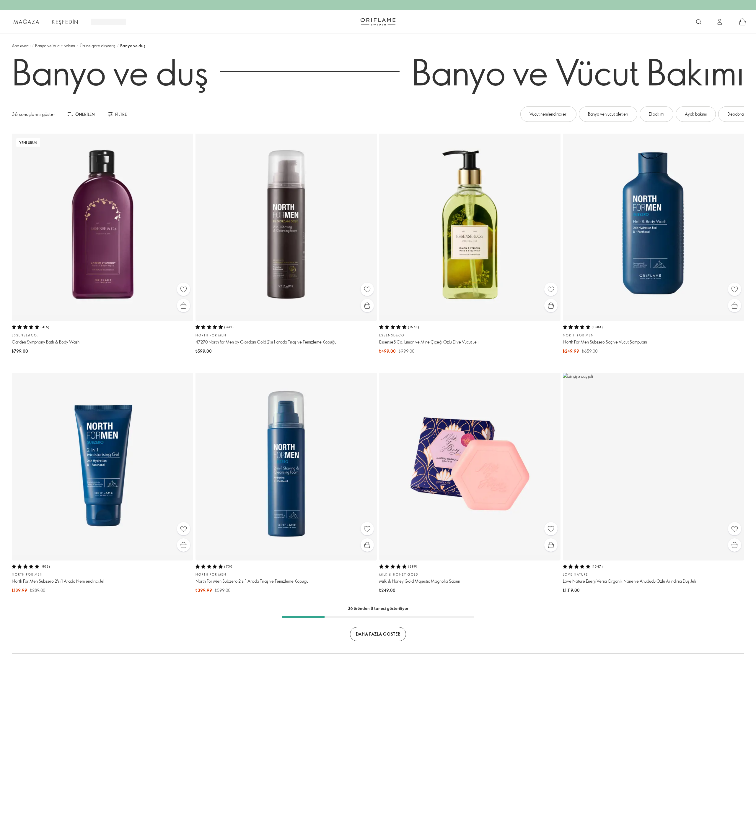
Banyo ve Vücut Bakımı (55, 45)
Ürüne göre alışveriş (97, 45)
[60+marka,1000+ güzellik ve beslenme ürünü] (698, 21)
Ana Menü (21, 45)
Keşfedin (65, 21)
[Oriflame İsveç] (378, 21)
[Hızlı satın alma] (183, 305)
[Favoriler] (183, 289)
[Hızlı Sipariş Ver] (742, 22)
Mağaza (26, 21)
